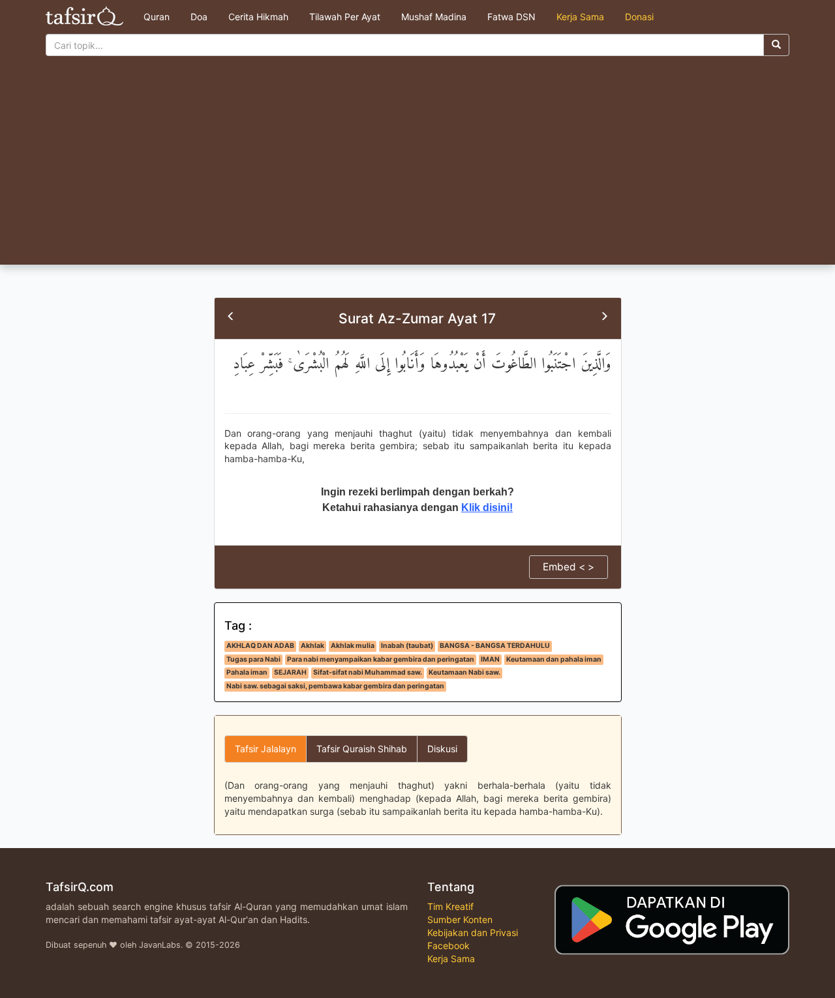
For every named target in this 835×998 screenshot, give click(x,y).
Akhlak (312, 645)
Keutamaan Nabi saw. (464, 672)
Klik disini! (487, 507)
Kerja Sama (580, 16)
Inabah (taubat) (407, 645)
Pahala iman (246, 672)
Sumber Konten (460, 919)
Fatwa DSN (511, 16)
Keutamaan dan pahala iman (553, 659)
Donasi (639, 16)
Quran (157, 16)
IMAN (490, 659)
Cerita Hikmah (258, 16)
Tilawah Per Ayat (344, 16)
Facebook (448, 945)
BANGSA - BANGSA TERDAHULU (495, 645)
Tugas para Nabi (253, 659)
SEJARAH (290, 672)
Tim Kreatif (450, 906)
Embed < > (568, 567)
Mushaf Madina (433, 16)
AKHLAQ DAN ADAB (260, 645)
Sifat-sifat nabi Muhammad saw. (367, 672)
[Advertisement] (417, 167)
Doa (198, 16)
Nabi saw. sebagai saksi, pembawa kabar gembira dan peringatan (335, 686)
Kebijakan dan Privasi (472, 932)
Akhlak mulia (352, 645)
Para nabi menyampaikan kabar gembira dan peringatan (380, 659)
